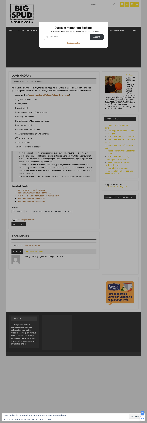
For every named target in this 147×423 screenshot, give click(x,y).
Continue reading (73, 43)
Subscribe (97, 37)
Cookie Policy (46, 419)
